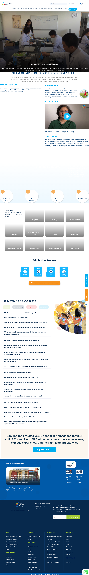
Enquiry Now (44, 449)
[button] (67, 116)
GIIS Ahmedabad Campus (15, 463)
